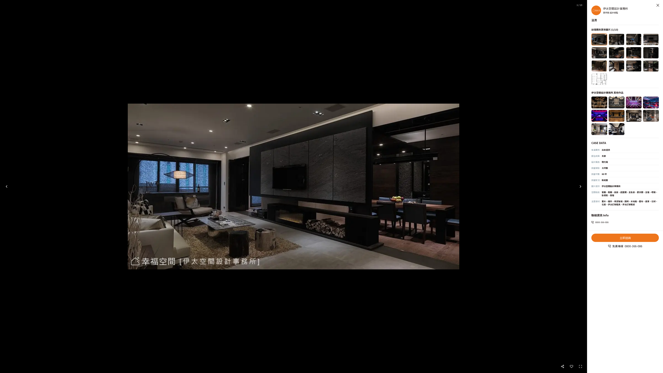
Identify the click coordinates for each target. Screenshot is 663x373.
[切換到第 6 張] (616, 53)
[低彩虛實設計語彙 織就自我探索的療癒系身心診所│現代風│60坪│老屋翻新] (651, 116)
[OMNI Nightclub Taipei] (599, 116)
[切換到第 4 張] (651, 39)
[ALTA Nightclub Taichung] (651, 102)
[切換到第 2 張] (616, 39)
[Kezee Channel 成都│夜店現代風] (634, 102)
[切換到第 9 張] (599, 66)
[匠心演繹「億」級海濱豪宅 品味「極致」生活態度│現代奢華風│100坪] (634, 116)
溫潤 (594, 20)
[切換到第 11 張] (634, 66)
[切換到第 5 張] (599, 53)
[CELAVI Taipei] (616, 116)
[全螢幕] (580, 366)
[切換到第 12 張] (651, 66)
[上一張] (6, 186)
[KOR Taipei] (599, 102)
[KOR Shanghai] (616, 102)
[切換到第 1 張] (599, 39)
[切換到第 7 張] (634, 53)
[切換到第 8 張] (651, 53)
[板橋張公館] (616, 129)
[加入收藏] (571, 366)
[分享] (562, 366)
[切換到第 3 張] (634, 39)
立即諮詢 (625, 238)
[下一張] (580, 186)
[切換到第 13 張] (599, 79)
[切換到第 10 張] (616, 66)
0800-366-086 (602, 222)
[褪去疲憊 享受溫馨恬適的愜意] (599, 129)
